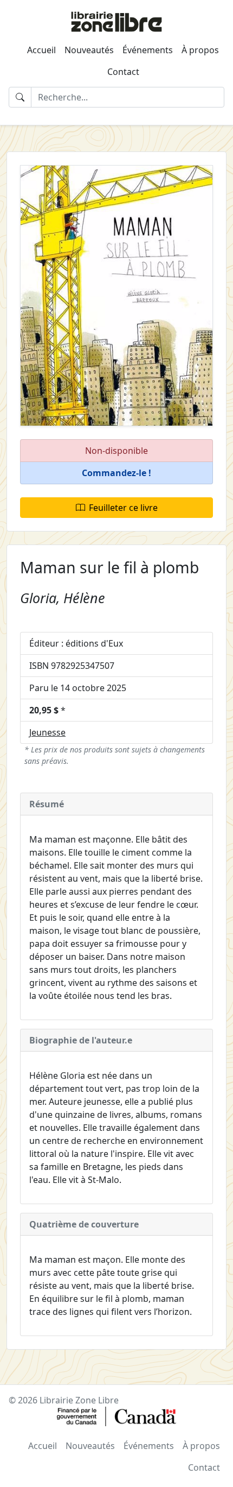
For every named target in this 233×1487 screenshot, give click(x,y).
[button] (116, 473)
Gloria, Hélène (62, 598)
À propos (200, 50)
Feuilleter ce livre (123, 508)
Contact (123, 72)
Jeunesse (47, 732)
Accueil (41, 50)
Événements (147, 50)
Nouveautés (89, 50)
